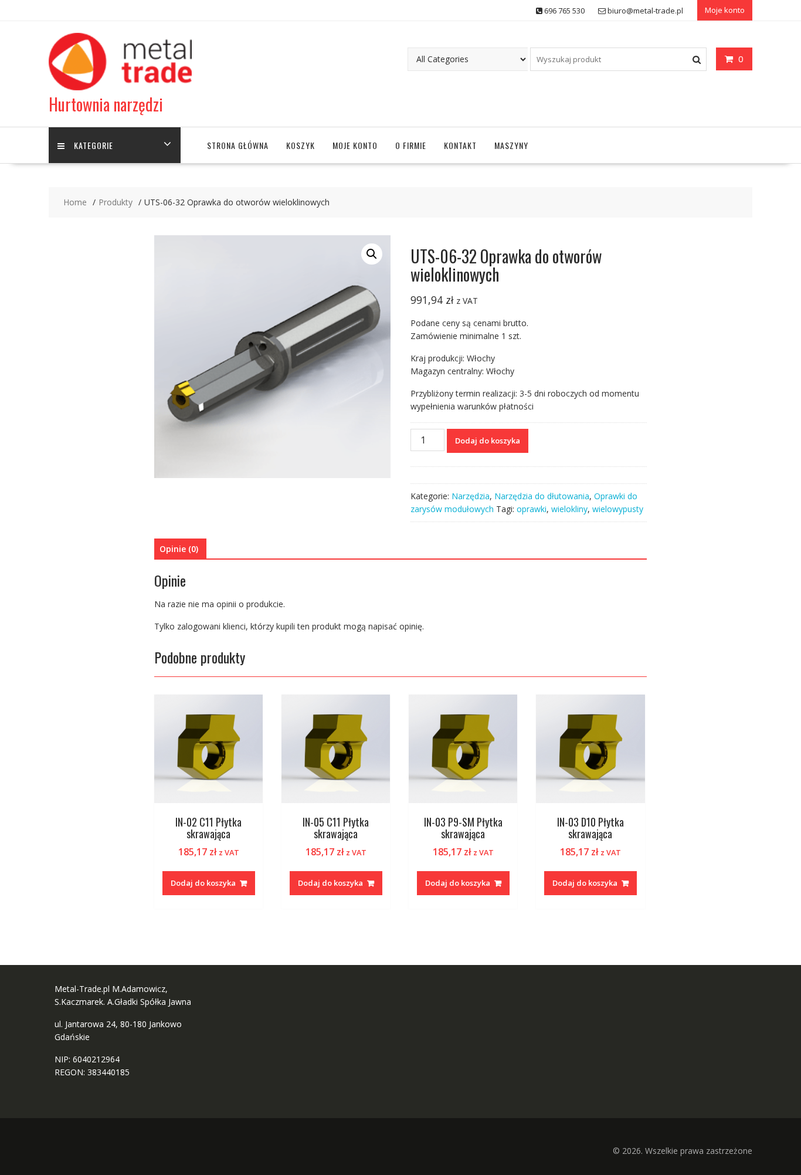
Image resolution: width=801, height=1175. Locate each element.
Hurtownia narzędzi (106, 104)
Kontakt (460, 145)
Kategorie (93, 145)
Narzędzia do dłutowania (541, 496)
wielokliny (569, 508)
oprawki (532, 508)
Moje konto (725, 10)
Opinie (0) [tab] (178, 548)
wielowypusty (617, 508)
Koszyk (300, 145)
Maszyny (511, 145)
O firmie (410, 145)
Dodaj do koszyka (487, 440)
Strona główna (238, 145)
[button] (371, 254)
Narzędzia (471, 496)
